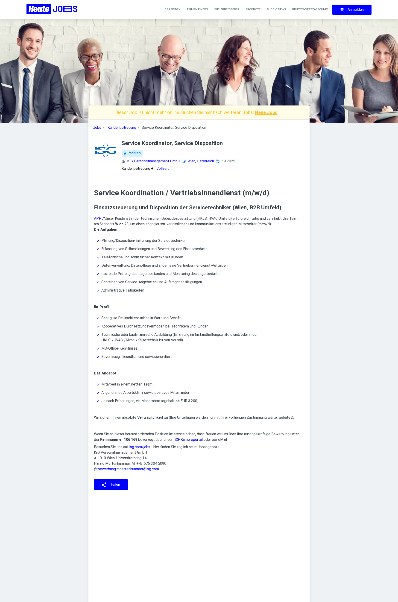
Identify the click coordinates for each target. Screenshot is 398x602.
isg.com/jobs (139, 447)
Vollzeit (162, 168)
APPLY (99, 218)
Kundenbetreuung (122, 127)
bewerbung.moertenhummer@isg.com (128, 469)
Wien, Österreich (200, 161)
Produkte (253, 9)
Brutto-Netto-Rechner (310, 9)
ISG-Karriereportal (188, 439)
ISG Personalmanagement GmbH (153, 161)
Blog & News (276, 9)
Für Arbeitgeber (226, 9)
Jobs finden (172, 9)
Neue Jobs (266, 112)
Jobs (97, 127)
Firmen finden (197, 9)
